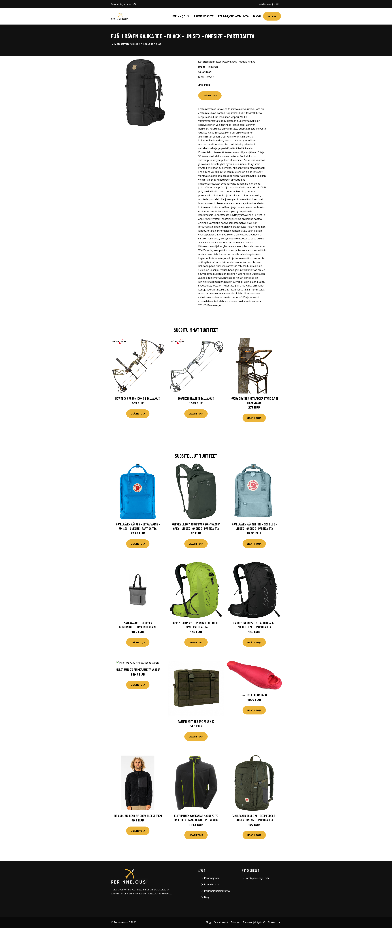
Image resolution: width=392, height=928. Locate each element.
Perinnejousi (180, 16)
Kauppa (272, 16)
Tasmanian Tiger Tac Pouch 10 (196, 721)
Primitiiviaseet (204, 16)
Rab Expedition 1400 (254, 695)
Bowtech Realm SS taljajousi (196, 398)
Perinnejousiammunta (233, 16)
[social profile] (134, 4)
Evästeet (235, 922)
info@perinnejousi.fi (269, 4)
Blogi (257, 16)
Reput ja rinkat (152, 44)
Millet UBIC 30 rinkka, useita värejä (137, 669)
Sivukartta (274, 922)
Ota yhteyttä (221, 922)
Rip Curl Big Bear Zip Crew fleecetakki (138, 815)
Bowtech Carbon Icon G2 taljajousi (137, 398)
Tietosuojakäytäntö (254, 922)
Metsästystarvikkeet (127, 44)
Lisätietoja (210, 95)
